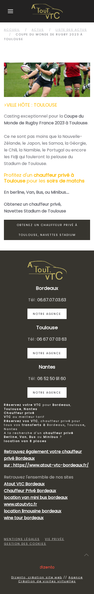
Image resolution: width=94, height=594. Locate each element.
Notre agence (47, 314)
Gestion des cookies (25, 544)
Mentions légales (22, 539)
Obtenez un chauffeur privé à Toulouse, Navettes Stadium (47, 230)
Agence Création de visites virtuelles (50, 579)
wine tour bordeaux (24, 518)
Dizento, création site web (36, 577)
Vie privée (54, 539)
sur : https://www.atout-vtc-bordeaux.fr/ (46, 465)
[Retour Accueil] (47, 11)
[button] (10, 11)
